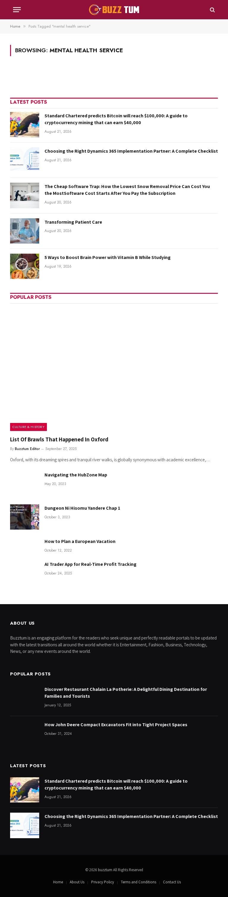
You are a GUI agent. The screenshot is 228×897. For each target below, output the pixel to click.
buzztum (105, 869)
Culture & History (28, 426)
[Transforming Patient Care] (24, 231)
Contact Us (172, 882)
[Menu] (17, 9)
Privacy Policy (102, 882)
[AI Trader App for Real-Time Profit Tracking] (24, 573)
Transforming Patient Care (73, 222)
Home (58, 882)
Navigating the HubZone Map (76, 475)
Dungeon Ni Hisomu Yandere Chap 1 (82, 508)
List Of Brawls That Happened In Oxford (59, 439)
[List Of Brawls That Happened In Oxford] (114, 369)
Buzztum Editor (27, 448)
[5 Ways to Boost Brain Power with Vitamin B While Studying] (24, 266)
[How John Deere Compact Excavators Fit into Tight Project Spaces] (24, 733)
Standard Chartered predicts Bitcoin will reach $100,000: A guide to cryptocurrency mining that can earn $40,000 (116, 119)
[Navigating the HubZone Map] (24, 483)
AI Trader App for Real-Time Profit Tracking (91, 564)
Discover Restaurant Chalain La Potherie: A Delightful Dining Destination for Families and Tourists (126, 692)
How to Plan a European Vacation (80, 541)
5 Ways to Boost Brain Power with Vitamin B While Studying (108, 257)
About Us (77, 882)
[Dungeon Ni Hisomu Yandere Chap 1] (24, 517)
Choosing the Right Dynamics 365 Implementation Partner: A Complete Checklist (131, 151)
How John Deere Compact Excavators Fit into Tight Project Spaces (116, 724)
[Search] (212, 9)
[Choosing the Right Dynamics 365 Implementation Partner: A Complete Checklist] (24, 160)
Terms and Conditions (138, 882)
